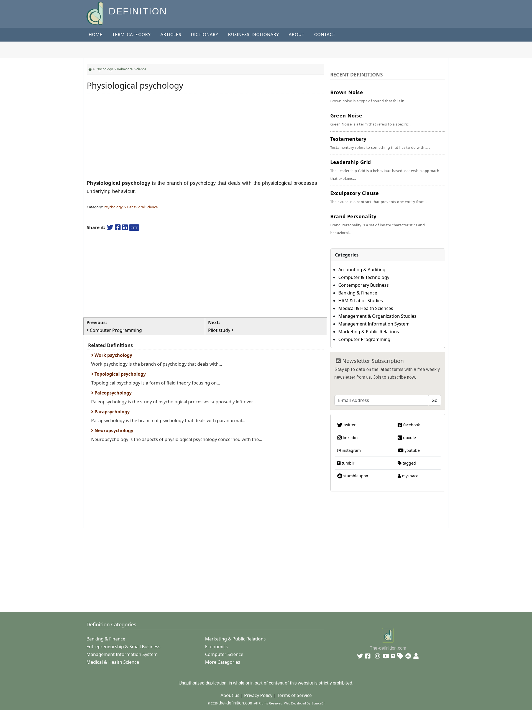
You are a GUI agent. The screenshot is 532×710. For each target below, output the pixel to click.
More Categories (222, 662)
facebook (411, 424)
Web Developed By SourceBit (304, 703)
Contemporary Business (363, 285)
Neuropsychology (113, 430)
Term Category (131, 35)
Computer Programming (364, 339)
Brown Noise (368, 96)
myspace (409, 475)
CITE (134, 227)
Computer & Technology (363, 277)
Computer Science (224, 654)
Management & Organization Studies (377, 316)
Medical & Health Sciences (365, 308)
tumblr (347, 463)
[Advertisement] (205, 137)
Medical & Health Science (112, 662)
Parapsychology (111, 412)
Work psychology (112, 355)
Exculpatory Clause (379, 197)
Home (96, 35)
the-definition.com (236, 703)
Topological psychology (119, 374)
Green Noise (370, 119)
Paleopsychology (112, 393)
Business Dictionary (253, 35)
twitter (349, 424)
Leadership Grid (384, 170)
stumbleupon (355, 475)
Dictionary (204, 35)
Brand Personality (377, 224)
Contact (325, 35)
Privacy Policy (258, 695)
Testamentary (380, 142)
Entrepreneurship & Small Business (123, 647)
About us (230, 695)
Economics (216, 647)
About (297, 35)
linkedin (350, 437)
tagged (408, 463)
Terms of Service (294, 695)
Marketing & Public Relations (368, 332)
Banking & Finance (357, 293)
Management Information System (374, 324)
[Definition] (95, 13)
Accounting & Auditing (361, 269)
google (409, 437)
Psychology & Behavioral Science (121, 69)
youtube (411, 450)
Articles (170, 35)
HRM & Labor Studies (360, 301)
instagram (351, 450)
